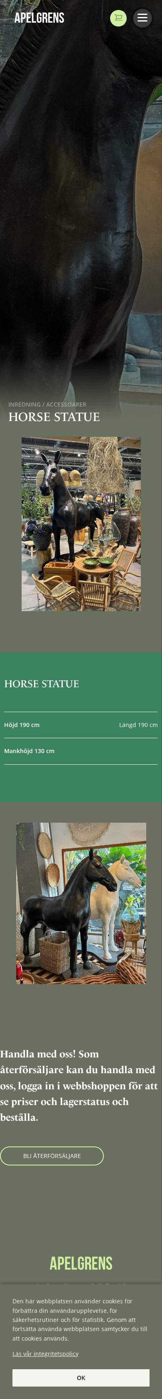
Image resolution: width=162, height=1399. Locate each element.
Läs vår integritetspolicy (45, 1354)
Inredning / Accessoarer (47, 404)
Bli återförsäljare (52, 1156)
